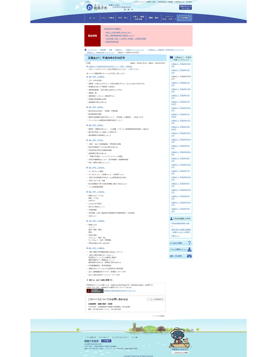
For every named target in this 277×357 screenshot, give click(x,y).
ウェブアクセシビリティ (120, 337)
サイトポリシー (104, 337)
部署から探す (151, 2)
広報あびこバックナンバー (135, 50)
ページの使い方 (90, 337)
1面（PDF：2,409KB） (97, 77)
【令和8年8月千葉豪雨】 (112, 29)
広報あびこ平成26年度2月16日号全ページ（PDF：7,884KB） (111, 66)
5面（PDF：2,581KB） (97, 168)
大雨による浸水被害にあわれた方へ (118, 32)
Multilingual (162, 2)
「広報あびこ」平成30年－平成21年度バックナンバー (165, 50)
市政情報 (103, 50)
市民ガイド (175, 236)
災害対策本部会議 (111, 42)
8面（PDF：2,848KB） (97, 248)
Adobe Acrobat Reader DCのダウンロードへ (120, 291)
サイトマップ (140, 2)
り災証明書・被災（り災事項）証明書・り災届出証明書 (125, 39)
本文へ (88, 2)
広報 (110, 50)
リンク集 (134, 337)
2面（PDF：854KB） (96, 107)
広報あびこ (119, 50)
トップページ (92, 50)
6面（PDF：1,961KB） (97, 192)
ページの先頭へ (160, 316)
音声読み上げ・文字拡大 (183, 2)
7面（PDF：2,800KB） (97, 221)
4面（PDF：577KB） (96, 140)
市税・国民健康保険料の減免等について (119, 35)
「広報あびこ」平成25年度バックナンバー (99, 52)
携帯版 (170, 2)
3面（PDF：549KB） (96, 125)
